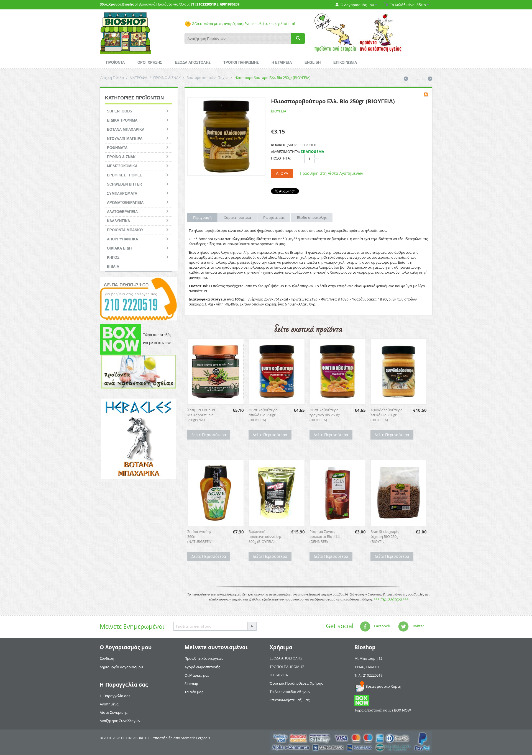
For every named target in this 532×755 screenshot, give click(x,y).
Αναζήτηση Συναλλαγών (120, 720)
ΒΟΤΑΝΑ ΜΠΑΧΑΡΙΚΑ (125, 129)
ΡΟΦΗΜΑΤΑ (117, 148)
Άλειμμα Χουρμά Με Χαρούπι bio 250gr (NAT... (201, 414)
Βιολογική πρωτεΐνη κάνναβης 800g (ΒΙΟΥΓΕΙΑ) (265, 536)
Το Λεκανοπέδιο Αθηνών (290, 691)
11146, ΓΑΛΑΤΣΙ (366, 666)
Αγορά (282, 173)
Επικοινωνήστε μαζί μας (290, 699)
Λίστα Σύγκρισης (113, 712)
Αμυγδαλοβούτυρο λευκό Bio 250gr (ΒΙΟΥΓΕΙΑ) (386, 414)
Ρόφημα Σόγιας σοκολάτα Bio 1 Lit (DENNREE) (325, 536)
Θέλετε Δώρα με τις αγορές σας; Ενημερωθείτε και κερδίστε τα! (243, 23)
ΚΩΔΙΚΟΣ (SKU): (283, 144)
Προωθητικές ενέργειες (204, 658)
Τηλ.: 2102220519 (368, 675)
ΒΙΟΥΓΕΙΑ (278, 111)
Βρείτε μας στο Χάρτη (383, 686)
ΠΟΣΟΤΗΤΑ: (281, 158)
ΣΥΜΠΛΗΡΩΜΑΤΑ (122, 193)
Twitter (417, 626)
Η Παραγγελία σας (115, 695)
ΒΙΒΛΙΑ (113, 266)
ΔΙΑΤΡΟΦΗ (138, 77)
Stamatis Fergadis (195, 737)
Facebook (381, 626)
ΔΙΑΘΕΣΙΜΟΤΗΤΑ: (285, 151)
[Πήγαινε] (251, 626)
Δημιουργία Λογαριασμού (121, 666)
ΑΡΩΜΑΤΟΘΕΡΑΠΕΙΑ (125, 203)
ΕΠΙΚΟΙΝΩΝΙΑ (345, 62)
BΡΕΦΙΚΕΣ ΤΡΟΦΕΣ (124, 175)
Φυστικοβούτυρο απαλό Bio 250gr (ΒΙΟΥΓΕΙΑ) (263, 414)
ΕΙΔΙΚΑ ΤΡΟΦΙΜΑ (122, 120)
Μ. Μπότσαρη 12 (368, 658)
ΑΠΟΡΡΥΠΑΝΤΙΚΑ (122, 239)
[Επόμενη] (430, 79)
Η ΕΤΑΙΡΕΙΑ (282, 62)
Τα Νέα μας (194, 691)
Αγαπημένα (109, 704)
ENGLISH (313, 62)
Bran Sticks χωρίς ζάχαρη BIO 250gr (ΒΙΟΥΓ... (385, 536)
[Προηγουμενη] (406, 79)
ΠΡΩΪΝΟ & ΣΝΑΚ (167, 77)
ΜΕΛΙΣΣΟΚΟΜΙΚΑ (122, 166)
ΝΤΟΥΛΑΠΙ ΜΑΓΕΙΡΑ (124, 139)
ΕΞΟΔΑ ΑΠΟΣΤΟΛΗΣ (193, 62)
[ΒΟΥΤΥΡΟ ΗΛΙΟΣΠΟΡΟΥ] (226, 136)
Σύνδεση (107, 658)
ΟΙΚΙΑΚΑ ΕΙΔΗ (119, 248)
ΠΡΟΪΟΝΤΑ (115, 62)
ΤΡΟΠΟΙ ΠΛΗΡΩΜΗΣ (241, 62)
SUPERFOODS (119, 111)
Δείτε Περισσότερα (208, 434)
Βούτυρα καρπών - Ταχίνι (207, 77)
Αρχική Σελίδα (112, 77)
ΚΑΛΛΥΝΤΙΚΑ (118, 221)
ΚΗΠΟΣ (113, 257)
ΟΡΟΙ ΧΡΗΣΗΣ (149, 62)
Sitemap (191, 683)
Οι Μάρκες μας (197, 675)
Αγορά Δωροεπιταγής (202, 666)
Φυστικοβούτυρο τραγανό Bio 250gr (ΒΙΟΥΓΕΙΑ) (325, 414)
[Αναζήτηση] (298, 38)
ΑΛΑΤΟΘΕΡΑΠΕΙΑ (122, 212)
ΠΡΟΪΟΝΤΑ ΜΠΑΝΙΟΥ (125, 230)
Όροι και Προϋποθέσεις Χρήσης (296, 683)
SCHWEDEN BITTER (124, 184)
